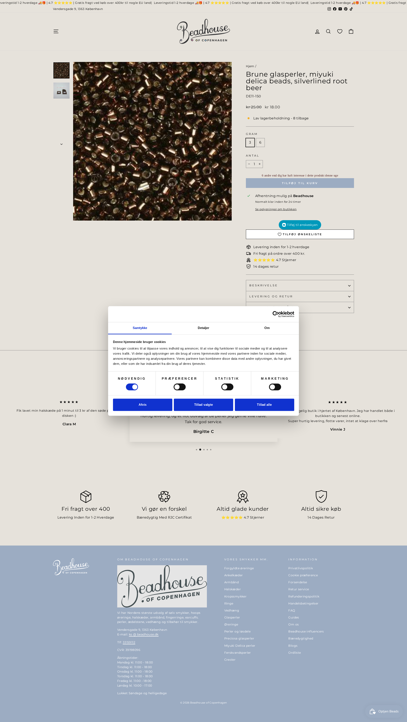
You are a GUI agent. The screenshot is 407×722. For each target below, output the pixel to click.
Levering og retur (271, 296)
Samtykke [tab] (140, 328)
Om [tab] (267, 328)
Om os (293, 624)
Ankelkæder (233, 575)
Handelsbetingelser (303, 603)
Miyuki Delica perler (239, 645)
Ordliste (294, 652)
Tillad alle (264, 404)
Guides (293, 617)
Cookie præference (303, 575)
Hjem (250, 66)
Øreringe (231, 624)
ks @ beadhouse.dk (144, 634)
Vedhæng (231, 610)
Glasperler (232, 617)
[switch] (180, 387)
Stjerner (257, 517)
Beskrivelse (263, 285)
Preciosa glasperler (239, 638)
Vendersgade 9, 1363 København (78, 9)
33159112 (129, 642)
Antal (252, 155)
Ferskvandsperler (237, 652)
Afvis (143, 404)
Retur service (298, 589)
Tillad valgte (203, 404)
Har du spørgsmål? (271, 307)
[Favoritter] (340, 31)
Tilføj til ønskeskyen (302, 225)
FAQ (291, 610)
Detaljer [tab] (203, 328)
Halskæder (232, 589)
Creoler (230, 659)
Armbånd (231, 582)
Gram (252, 134)
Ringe (228, 603)
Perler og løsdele (237, 631)
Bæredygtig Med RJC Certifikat (164, 517)
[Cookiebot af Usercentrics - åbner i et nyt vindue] (275, 314)
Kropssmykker (235, 596)
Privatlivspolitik (300, 568)
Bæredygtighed (300, 638)
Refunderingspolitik (303, 596)
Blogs (292, 645)
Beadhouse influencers (306, 631)
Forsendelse (297, 582)
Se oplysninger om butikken (276, 209)
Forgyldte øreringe (239, 568)
